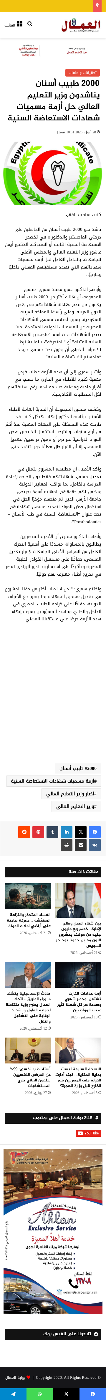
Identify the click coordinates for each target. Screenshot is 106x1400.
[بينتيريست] (38, 832)
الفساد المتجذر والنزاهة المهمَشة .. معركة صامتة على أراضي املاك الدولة (29, 921)
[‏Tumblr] (52, 832)
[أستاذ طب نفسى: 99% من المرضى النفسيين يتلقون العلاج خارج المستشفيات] (28, 1050)
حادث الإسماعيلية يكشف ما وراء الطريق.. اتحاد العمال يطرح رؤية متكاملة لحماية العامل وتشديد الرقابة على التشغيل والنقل (28, 1007)
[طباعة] (66, 845)
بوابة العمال (15, 1377)
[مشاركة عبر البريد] (81, 845)
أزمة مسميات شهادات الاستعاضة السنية (52, 781)
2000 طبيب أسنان (78, 768)
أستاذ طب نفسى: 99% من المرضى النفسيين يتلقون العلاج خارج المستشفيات (30, 1077)
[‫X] (81, 832)
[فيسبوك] (95, 832)
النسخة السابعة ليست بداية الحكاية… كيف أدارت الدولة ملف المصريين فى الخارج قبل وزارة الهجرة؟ (78, 1077)
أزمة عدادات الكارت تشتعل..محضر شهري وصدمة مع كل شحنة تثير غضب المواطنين (79, 1002)
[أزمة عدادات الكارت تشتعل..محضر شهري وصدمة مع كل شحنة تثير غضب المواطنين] (78, 975)
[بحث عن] (30, 27)
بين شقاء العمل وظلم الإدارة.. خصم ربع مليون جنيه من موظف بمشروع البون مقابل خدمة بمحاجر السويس (78, 934)
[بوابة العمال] (81, 25)
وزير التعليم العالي (75, 806)
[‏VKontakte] (95, 845)
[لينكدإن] (66, 832)
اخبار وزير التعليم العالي (70, 793)
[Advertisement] (53, 700)
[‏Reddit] (24, 832)
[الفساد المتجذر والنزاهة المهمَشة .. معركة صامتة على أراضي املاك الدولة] (28, 896)
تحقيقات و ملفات (83, 72)
